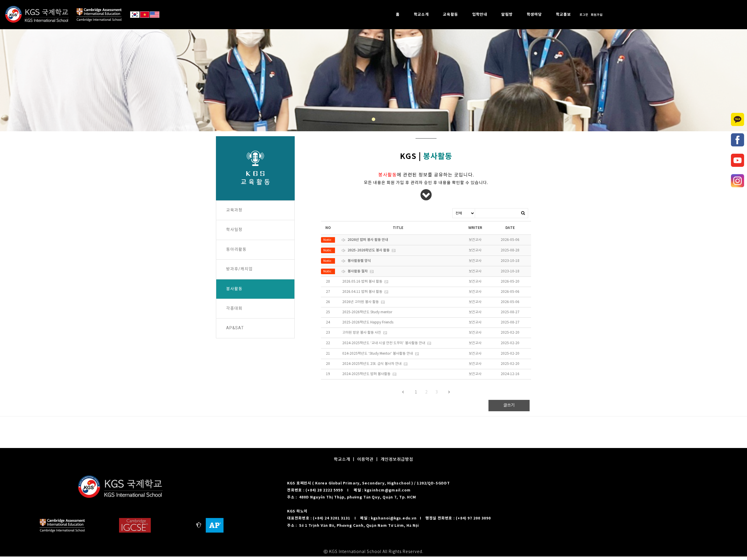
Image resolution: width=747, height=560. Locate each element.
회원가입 (597, 15)
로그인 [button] (584, 15)
